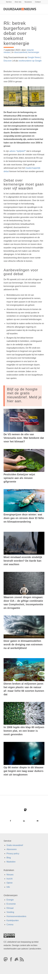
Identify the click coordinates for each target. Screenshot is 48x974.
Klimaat (10, 908)
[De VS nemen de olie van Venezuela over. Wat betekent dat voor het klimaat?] (24, 420)
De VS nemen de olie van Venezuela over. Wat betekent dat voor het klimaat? (24, 438)
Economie (11, 904)
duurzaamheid (20, 52)
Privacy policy (13, 853)
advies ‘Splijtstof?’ (17, 151)
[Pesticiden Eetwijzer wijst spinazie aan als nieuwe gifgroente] (24, 460)
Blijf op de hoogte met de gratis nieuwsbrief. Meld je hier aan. (24, 395)
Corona (10, 925)
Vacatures (28, 2)
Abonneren (12, 849)
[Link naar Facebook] (10, 820)
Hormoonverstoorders (16, 916)
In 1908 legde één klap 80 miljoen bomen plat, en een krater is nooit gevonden (24, 731)
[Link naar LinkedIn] (24, 820)
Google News (34, 57)
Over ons (18, 2)
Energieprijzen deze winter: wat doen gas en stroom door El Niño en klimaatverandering (24, 518)
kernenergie (33, 52)
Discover (8, 61)
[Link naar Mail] (37, 820)
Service (9, 2)
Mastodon (11, 862)
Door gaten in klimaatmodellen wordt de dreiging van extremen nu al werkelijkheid (23, 644)
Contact (38, 2)
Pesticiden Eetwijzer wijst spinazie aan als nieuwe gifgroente (19, 478)
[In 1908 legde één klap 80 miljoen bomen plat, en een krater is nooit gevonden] (24, 713)
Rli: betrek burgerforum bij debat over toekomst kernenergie (20, 33)
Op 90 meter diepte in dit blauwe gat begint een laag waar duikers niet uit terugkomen (23, 771)
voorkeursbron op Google (30, 61)
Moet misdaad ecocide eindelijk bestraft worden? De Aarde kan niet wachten (23, 561)
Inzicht (9, 879)
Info (8, 887)
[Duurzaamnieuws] (20, 9)
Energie (10, 900)
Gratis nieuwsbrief (15, 845)
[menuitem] (9, 2)
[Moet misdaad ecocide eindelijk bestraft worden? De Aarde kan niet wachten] (24, 543)
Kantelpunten (13, 920)
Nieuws (10, 875)
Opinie (10, 883)
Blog (9, 858)
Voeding (10, 912)
